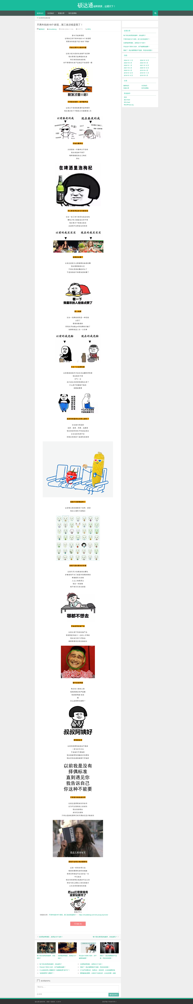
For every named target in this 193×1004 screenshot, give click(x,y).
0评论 (89, 29)
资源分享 (61, 13)
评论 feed (127, 102)
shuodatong (52, 29)
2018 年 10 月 (128, 75)
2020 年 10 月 (144, 68)
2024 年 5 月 (144, 63)
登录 (125, 97)
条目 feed (127, 100)
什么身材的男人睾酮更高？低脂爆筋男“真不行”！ (55, 970)
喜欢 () (79, 924)
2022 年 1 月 (128, 65)
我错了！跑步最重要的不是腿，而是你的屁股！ (95, 967)
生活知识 (50, 13)
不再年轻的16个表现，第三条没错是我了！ (60, 24)
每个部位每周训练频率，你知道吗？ (105, 937)
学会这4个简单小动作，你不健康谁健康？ (53, 967)
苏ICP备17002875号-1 (109, 1002)
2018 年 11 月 (144, 73)
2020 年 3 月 (128, 70)
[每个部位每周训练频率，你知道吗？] (46, 948)
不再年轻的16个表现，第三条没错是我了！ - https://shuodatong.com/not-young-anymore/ (78, 915)
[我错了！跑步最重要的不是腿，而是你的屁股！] (109, 948)
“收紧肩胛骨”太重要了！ (47, 973)
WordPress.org (128, 105)
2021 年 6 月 (128, 68)
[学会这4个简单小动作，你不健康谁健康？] (88, 948)
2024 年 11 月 (128, 60)
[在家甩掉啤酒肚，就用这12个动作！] (67, 948)
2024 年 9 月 (128, 63)
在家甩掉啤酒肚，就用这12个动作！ (51, 937)
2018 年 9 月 (144, 75)
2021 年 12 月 (144, 65)
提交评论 (114, 995)
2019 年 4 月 (144, 70)
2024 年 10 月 (144, 60)
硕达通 (37, 1002)
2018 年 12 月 (128, 73)
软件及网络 (73, 13)
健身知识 (40, 13)
